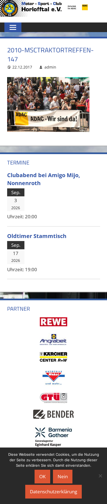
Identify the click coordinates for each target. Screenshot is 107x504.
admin (50, 67)
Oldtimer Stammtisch (36, 236)
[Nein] (100, 475)
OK (42, 476)
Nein (63, 476)
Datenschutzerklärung (53, 491)
